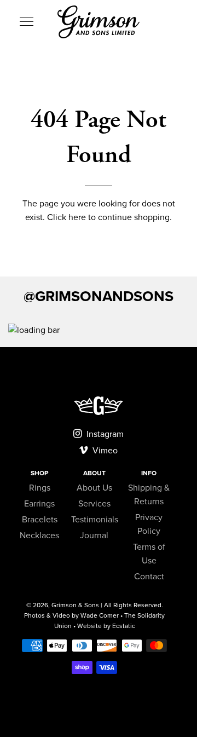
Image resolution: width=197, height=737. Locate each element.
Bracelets (39, 519)
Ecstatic (123, 626)
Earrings (39, 503)
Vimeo (104, 450)
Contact (149, 576)
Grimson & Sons (75, 605)
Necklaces (39, 535)
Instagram (104, 434)
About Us (94, 487)
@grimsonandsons (98, 296)
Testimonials (94, 519)
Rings (39, 487)
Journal (94, 535)
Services (94, 503)
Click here (66, 217)
